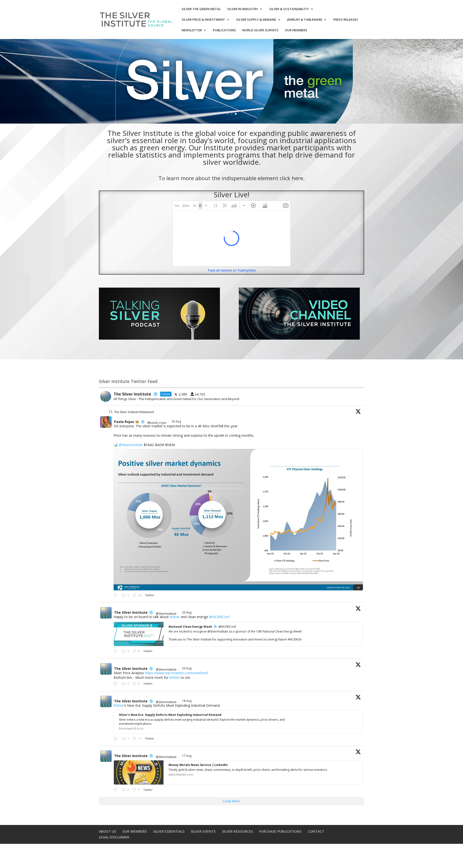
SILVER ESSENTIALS (168, 831)
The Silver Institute (131, 612)
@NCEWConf (219, 616)
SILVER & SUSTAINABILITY (289, 9)
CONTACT (316, 831)
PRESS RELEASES (345, 20)
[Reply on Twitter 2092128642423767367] (116, 595)
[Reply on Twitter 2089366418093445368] (116, 790)
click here (291, 178)
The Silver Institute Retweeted (134, 412)
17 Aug (187, 756)
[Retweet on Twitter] (110, 412)
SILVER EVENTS (203, 831)
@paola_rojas (156, 423)
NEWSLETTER (192, 30)
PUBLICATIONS (224, 30)
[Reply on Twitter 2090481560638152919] (116, 651)
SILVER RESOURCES (237, 831)
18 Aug (187, 701)
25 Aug (177, 421)
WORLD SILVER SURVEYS (260, 30)
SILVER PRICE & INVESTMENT (203, 20)
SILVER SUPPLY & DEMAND (256, 20)
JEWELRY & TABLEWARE (304, 20)
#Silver (119, 705)
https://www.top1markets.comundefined (176, 673)
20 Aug (187, 612)
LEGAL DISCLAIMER (114, 837)
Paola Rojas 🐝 (126, 421)
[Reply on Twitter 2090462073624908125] (116, 684)
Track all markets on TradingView (231, 270)
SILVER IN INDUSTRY (242, 9)
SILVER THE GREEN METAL (201, 9)
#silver (175, 616)
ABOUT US (107, 831)
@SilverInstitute (131, 444)
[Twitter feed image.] (238, 519)
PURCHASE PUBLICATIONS (280, 831)
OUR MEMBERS (296, 30)
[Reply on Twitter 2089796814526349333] (116, 739)
